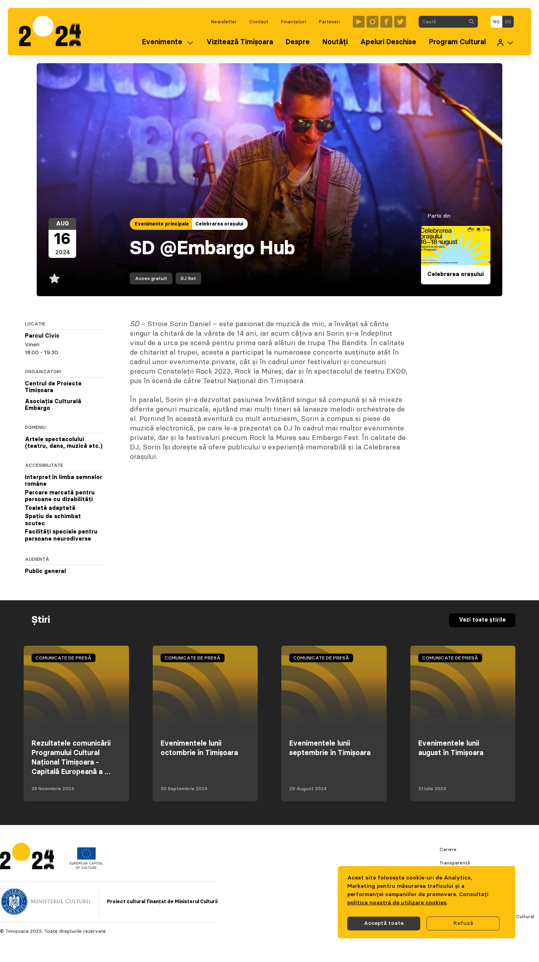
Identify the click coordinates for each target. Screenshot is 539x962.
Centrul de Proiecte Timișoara (53, 387)
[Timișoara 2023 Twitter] (400, 22)
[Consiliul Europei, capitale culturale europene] (86, 867)
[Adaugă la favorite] (54, 278)
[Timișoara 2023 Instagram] (372, 22)
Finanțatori (293, 21)
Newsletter (224, 21)
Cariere (448, 849)
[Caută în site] (471, 22)
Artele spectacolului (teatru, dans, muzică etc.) (64, 443)
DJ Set (188, 278)
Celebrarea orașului (219, 224)
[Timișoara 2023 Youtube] (359, 22)
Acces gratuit (151, 278)
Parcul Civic (42, 336)
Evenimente (162, 42)
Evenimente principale (162, 224)
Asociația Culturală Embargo (53, 405)
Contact (258, 21)
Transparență (455, 863)
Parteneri (329, 21)
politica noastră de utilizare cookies (397, 903)
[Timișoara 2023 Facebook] (386, 22)
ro (496, 21)
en (508, 21)
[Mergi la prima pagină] (54, 31)
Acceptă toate (384, 923)
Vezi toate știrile (482, 620)
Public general (45, 572)
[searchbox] (442, 22)
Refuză (463, 923)
